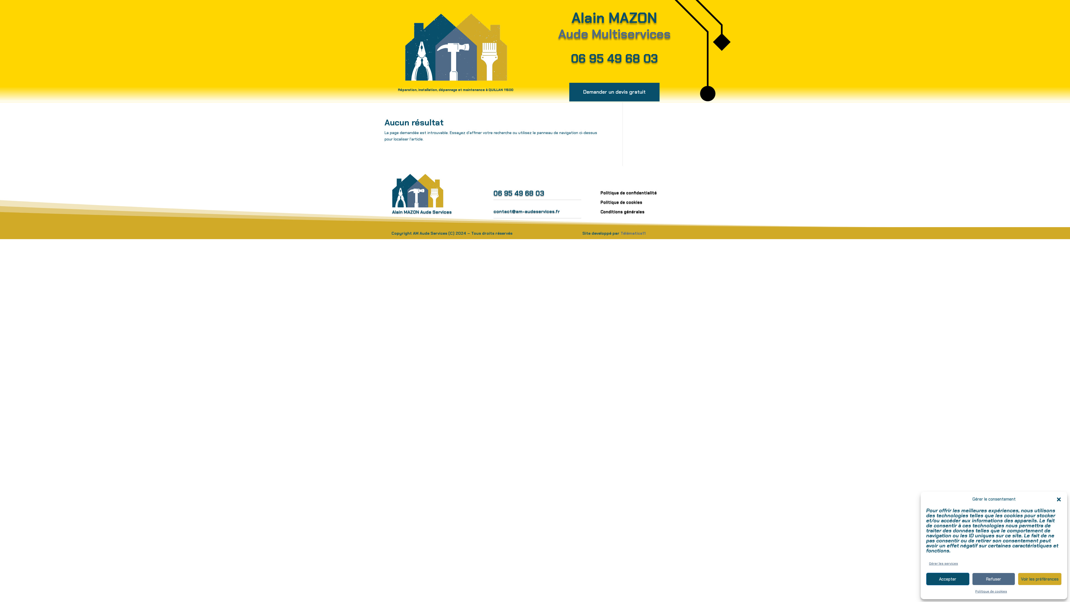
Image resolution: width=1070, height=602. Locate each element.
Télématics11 (633, 233)
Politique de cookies (991, 591)
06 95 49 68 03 (614, 58)
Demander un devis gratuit (614, 92)
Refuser (993, 579)
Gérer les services (943, 563)
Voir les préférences (1040, 579)
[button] (1059, 499)
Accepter (947, 579)
